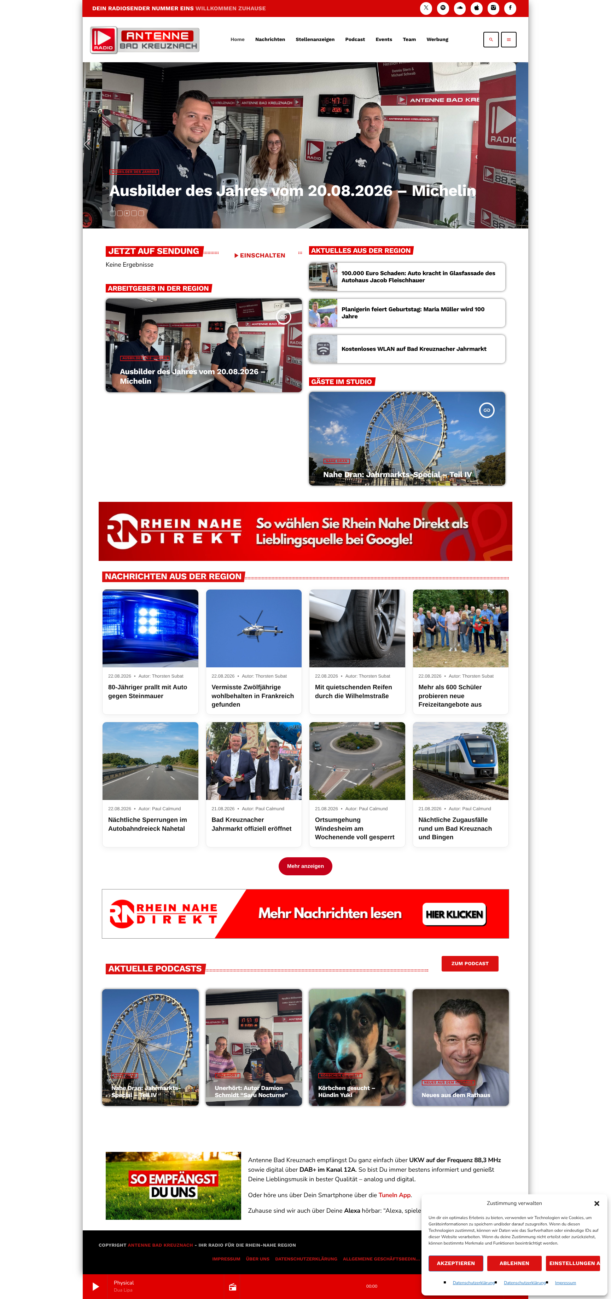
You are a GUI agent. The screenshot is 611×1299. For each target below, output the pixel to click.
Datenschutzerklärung (474, 1283)
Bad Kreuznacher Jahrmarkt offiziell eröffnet (252, 824)
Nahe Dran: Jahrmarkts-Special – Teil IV (261, 190)
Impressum (565, 1283)
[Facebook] (510, 8)
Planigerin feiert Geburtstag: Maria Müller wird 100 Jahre (413, 313)
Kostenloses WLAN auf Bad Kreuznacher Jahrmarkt (414, 349)
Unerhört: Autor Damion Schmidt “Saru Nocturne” (251, 1092)
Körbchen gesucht (340, 1076)
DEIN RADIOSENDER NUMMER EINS (179, 8)
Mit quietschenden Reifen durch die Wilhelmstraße (353, 691)
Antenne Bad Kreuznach (160, 1245)
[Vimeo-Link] (144, 39)
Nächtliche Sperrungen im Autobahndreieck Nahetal (147, 824)
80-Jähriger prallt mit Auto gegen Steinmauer (147, 691)
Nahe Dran (122, 172)
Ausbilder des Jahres (144, 358)
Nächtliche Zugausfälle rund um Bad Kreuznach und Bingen (455, 828)
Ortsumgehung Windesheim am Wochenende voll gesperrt (355, 828)
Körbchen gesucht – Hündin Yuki (347, 1092)
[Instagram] (494, 8)
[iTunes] (477, 8)
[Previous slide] (89, 145)
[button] (596, 1203)
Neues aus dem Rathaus (448, 1083)
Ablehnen (514, 1263)
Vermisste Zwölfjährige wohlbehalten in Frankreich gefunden (253, 696)
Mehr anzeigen (305, 866)
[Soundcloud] (460, 8)
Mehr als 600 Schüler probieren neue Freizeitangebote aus (450, 696)
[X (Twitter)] (426, 8)
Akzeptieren (456, 1263)
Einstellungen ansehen (574, 1263)
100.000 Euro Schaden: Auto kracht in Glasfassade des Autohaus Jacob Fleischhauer (418, 277)
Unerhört (227, 1076)
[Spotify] (443, 8)
